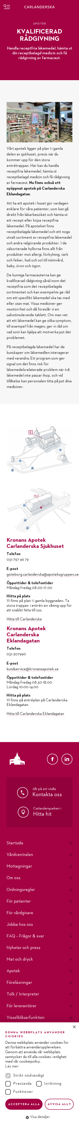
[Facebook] (52, 759)
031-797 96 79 (18, 560)
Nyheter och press (23, 947)
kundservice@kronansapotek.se (33, 669)
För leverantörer (21, 1006)
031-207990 (16, 654)
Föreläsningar (19, 982)
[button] (39, 1117)
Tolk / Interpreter (23, 994)
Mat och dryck (20, 959)
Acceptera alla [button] (24, 1104)
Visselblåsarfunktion (26, 1017)
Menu (6, 6)
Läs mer (12, 1066)
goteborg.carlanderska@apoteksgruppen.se (43, 575)
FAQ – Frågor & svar (25, 936)
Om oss (13, 878)
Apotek (13, 971)
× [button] (74, 1027)
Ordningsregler (21, 889)
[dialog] (39, 1074)
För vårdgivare (20, 913)
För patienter (19, 901)
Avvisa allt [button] (59, 1104)
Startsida (15, 843)
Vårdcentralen (20, 854)
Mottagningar (19, 866)
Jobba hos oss (20, 924)
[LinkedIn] (66, 759)
